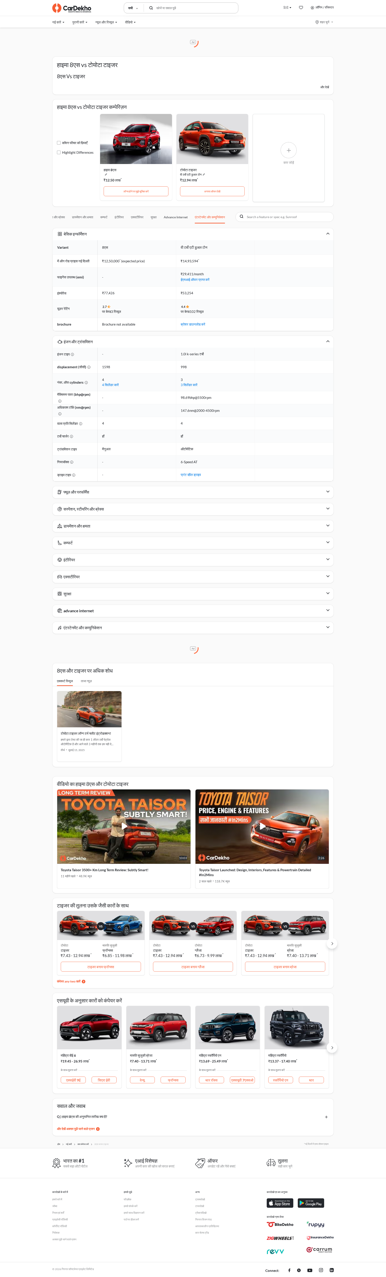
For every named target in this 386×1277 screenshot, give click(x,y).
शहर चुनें (324, 22)
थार (311, 1080)
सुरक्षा (154, 217)
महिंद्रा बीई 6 (68, 1055)
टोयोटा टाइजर (188, 170)
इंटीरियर (119, 217)
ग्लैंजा (198, 950)
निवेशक (56, 1232)
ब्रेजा (290, 950)
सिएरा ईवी (104, 1080)
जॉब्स (54, 1206)
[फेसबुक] (289, 1271)
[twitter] (299, 1271)
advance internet (176, 217)
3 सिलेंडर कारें (189, 385)
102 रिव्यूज (197, 311)
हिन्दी (285, 7)
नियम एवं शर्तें (58, 1212)
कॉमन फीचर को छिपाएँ (75, 143)
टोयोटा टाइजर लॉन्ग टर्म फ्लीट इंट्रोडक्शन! (86, 733)
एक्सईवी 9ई (73, 1080)
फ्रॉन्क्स (108, 950)
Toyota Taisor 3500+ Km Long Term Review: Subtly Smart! (104, 870)
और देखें (324, 87)
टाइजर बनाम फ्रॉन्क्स (100, 967)
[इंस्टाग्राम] (321, 1271)
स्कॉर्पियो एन (280, 1080)
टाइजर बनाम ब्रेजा (285, 967)
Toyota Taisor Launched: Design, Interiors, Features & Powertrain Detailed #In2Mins (255, 872)
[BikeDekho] (280, 1224)
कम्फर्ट (103, 217)
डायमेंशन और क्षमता (82, 217)
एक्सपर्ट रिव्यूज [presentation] (65, 681)
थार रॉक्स (211, 1080)
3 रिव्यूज (116, 311)
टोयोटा (198, 945)
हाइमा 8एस (110, 170)
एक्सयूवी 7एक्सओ (242, 1080)
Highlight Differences (78, 152)
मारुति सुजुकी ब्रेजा (141, 1055)
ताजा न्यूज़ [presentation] (86, 681)
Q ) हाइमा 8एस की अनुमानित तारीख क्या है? (82, 1117)
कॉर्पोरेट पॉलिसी (59, 1226)
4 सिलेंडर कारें (110, 385)
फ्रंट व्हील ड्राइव (191, 475)
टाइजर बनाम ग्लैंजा (193, 967)
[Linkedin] (332, 1271)
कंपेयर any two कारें (68, 981)
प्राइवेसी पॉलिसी (60, 1219)
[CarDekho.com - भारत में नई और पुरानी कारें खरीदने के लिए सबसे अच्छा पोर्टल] (71, 8)
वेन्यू (142, 1080)
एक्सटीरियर (137, 217)
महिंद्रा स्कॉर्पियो (277, 1055)
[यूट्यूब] (309, 1271)
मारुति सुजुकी (110, 945)
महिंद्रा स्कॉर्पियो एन (210, 1055)
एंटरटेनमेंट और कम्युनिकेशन (210, 217)
